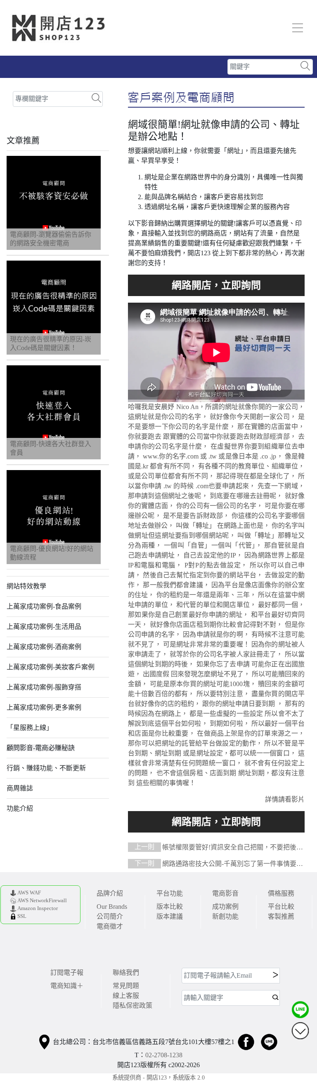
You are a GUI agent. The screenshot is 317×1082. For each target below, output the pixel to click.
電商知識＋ (66, 985)
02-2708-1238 (163, 1054)
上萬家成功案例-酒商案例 (44, 646)
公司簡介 (110, 916)
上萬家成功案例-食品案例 (44, 606)
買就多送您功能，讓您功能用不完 (216, 285)
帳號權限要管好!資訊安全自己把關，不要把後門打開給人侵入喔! (215, 848)
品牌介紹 (110, 893)
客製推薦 (281, 916)
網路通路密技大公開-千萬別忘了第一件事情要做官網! (215, 864)
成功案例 (225, 906)
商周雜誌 (20, 788)
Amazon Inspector (37, 908)
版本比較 (169, 906)
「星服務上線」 (30, 727)
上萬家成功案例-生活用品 (44, 626)
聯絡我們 (126, 972)
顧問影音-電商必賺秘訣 (41, 747)
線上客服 (126, 995)
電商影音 (225, 893)
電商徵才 (110, 926)
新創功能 (225, 916)
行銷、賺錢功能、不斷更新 (46, 768)
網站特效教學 (26, 586)
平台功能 (169, 893)
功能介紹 (20, 808)
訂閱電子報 (66, 972)
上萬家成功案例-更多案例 (44, 707)
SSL (21, 916)
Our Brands (112, 906)
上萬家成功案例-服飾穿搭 (44, 687)
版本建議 (169, 916)
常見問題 (126, 985)
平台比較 (281, 906)
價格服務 (281, 893)
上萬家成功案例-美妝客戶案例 (51, 666)
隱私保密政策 (132, 1005)
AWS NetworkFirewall (42, 900)
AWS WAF (29, 893)
